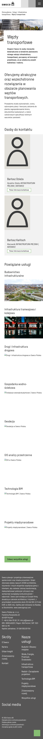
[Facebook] (4, 709)
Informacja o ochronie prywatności (13, 725)
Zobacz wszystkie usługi (17, 559)
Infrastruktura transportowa (27, 665)
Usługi (15, 12)
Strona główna (6, 12)
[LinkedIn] (16, 709)
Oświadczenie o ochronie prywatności (14, 720)
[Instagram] (10, 709)
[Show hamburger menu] (39, 3)
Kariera (5, 647)
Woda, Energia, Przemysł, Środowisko (28, 657)
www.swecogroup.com (22, 607)
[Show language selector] (24, 3)
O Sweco (5, 642)
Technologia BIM (28, 679)
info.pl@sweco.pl (26, 620)
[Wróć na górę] (37, 733)
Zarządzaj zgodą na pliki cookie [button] (12, 727)
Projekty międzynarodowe (29, 684)
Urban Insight (7, 651)
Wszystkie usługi (29, 698)
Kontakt (5, 663)
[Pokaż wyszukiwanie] (32, 3)
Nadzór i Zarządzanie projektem (30, 672)
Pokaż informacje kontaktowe (19, 190)
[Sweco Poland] (8, 3)
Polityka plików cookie (9, 722)
